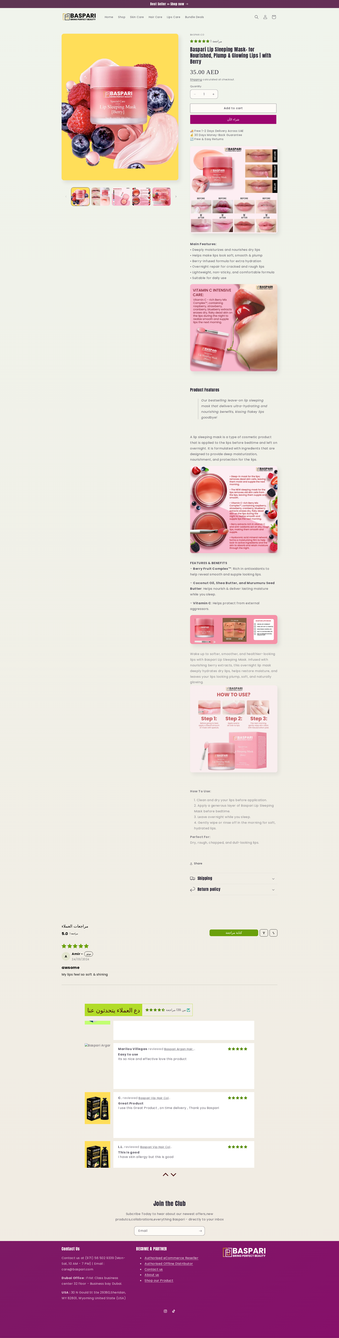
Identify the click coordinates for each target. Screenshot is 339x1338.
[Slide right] (176, 196)
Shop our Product (159, 1280)
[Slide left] (66, 196)
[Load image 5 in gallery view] (161, 197)
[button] (256, 17)
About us (152, 1275)
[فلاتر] (264, 933)
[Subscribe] (200, 1231)
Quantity (195, 86)
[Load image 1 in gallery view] (80, 197)
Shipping (196, 79)
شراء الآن (233, 119)
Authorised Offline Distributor (169, 1263)
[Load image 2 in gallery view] (100, 197)
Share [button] (198, 864)
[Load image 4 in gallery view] (141, 197)
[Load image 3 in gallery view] (121, 197)
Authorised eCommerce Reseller (171, 1258)
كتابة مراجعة (234, 933)
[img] (155, 1010)
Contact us (154, 1269)
